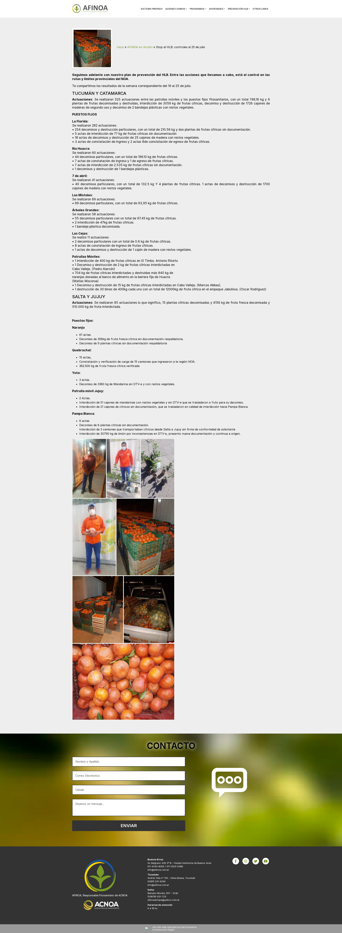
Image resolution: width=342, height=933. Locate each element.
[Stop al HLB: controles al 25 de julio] (92, 48)
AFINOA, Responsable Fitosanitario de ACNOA (100, 895)
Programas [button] (197, 8)
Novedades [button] (216, 8)
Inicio (120, 47)
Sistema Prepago (151, 8)
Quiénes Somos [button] (175, 8)
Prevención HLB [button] (238, 8)
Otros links (260, 8)
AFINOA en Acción (139, 47)
